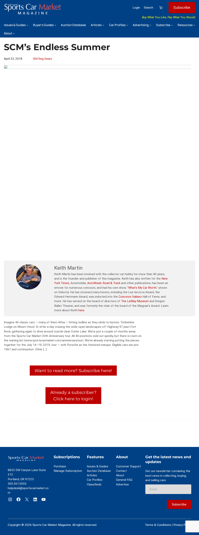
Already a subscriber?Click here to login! (73, 395)
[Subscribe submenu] (172, 25)
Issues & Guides (97, 466)
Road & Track (111, 283)
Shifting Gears (42, 58)
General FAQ (124, 480)
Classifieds (94, 484)
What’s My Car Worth (142, 287)
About (120, 475)
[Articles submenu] (103, 25)
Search (148, 7)
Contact (121, 471)
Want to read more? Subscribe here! (73, 370)
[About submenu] (14, 33)
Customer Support (128, 466)
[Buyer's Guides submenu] (55, 25)
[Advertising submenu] (150, 25)
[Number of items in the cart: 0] (161, 7)
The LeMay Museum (135, 301)
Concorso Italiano (130, 296)
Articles (92, 475)
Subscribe (181, 7)
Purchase (60, 466)
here (81, 310)
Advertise (122, 484)
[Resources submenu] (194, 25)
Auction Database (99, 471)
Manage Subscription (68, 471)
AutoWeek (94, 283)
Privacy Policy (182, 525)
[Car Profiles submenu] (127, 25)
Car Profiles (94, 480)
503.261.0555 (17, 483)
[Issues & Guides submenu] (27, 25)
